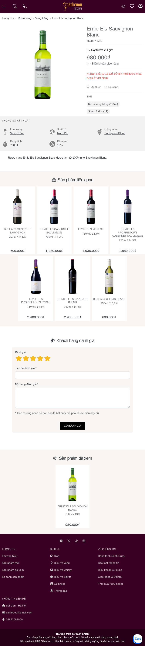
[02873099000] (25, 6)
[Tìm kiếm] (14, 6)
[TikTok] (76, 541)
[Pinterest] (84, 541)
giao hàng (113, 63)
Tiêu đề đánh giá (25, 367)
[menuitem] (103, 104)
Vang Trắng (17, 133)
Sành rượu (47, 641)
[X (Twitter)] (69, 541)
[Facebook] (61, 541)
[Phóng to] (43, 64)
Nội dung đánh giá (26, 384)
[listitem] (43, 64)
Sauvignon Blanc (114, 133)
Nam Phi (62, 133)
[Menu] (4, 6)
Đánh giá (20, 352)
